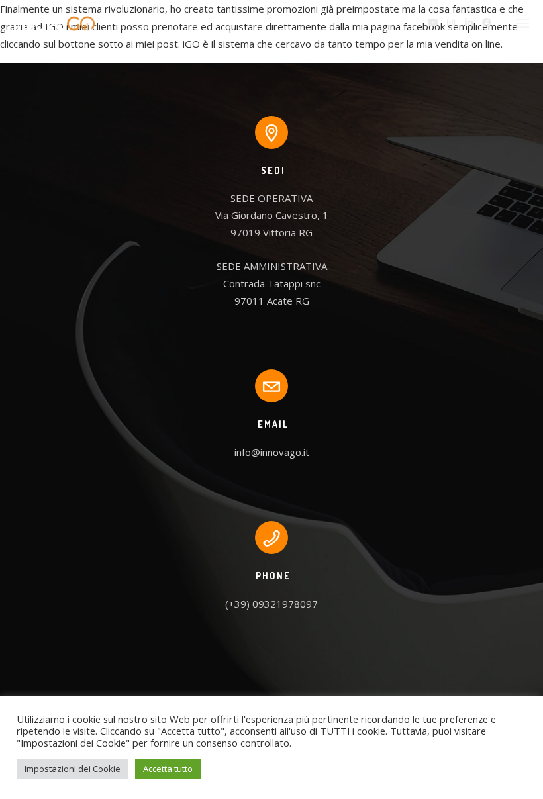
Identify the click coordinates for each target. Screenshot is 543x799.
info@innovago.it (271, 452)
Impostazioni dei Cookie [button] (73, 769)
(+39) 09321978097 (271, 603)
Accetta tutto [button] (168, 769)
